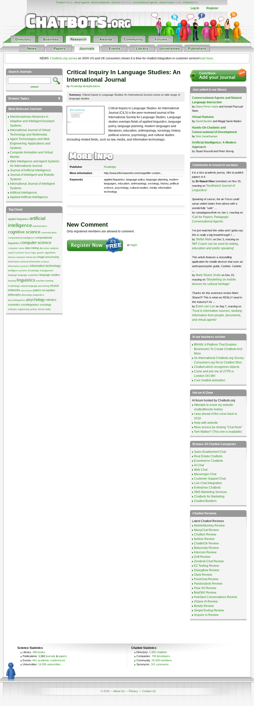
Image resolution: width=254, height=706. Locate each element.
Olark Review (203, 574)
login (133, 245)
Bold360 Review (205, 592)
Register (212, 8)
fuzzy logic (30, 252)
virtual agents (81, 2)
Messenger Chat (205, 474)
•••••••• (34, 86)
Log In (194, 8)
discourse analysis (49, 248)
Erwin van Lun (206, 306)
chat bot (116, 2)
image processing (48, 256)
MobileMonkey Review (209, 525)
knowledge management (40, 270)
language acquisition (28, 275)
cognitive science (24, 231)
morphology (14, 286)
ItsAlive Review (204, 539)
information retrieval (18, 261)
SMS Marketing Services (210, 492)
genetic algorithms (46, 252)
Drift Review (202, 557)
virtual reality (44, 309)
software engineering (18, 309)
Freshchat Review (206, 579)
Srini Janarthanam (207, 136)
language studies (49, 274)
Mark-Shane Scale (209, 275)
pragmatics (38, 295)
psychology (35, 300)
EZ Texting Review (206, 565)
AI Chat (199, 465)
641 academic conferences (48, 660)
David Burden (204, 121)
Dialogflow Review (206, 570)
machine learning (44, 281)
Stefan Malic (204, 239)
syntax (33, 309)
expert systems (16, 252)
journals (50, 656)
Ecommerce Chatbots (208, 460)
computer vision (16, 248)
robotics (51, 300)
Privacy (133, 691)
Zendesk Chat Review (209, 561)
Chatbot (60, 2)
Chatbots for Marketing (209, 496)
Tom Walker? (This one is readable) (218, 431)
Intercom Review (205, 552)
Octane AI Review (206, 601)
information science (39, 261)
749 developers (161, 656)
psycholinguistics (17, 300)
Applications (93, 86)
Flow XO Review (205, 588)
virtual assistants (100, 2)
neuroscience (26, 290)
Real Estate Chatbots (208, 456)
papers (63, 656)
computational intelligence (21, 238)
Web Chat (200, 469)
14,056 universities (49, 664)
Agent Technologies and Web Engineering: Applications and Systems (30, 143)
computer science (35, 243)
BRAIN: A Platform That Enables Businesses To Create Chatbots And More (218, 349)
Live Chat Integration (208, 483)
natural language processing (35, 286)
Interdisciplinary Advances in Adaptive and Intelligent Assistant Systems (32, 121)
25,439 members (162, 660)
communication (49, 232)
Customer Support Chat (210, 478)
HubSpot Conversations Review (215, 597)
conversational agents (145, 2)
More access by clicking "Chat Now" (218, 427)
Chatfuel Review (205, 534)
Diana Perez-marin (207, 106)
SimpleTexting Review (209, 610)
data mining (32, 248)
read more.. (207, 58)
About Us (119, 691)
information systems (18, 266)
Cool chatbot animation (209, 380)
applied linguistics (18, 218)
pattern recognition (44, 290)
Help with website (206, 422)
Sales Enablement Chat (210, 452)
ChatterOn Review (206, 543)
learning (12, 281)
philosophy (14, 294)
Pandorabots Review (208, 583)
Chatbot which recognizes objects (216, 367)
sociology (45, 304)
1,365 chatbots (158, 652)
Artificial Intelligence (23, 192)
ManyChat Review (206, 530)
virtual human (166, 2)
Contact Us (149, 691)
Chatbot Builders (205, 501)
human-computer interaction (22, 257)
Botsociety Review (206, 548)
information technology (45, 266)
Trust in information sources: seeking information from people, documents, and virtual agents (217, 315)
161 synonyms (160, 664)
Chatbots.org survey (63, 58)
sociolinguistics (30, 304)
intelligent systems (17, 270)
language (12, 275)
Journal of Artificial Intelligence (30, 170)
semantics (14, 304)
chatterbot (188, 2)
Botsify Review (204, 606)
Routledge (76, 86)
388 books (38, 652)
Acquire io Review (206, 615)
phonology (27, 295)
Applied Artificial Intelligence (29, 197)
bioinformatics (40, 226)
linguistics (26, 280)
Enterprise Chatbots (207, 487)
